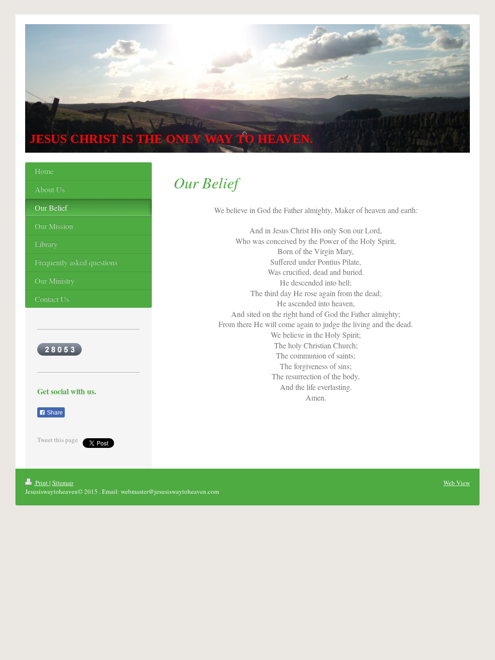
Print (41, 482)
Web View (456, 482)
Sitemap (62, 482)
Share (54, 412)
